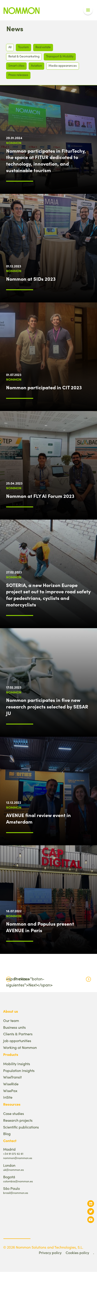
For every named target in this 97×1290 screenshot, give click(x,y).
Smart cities (16, 65)
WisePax (10, 1090)
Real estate (43, 47)
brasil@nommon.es (15, 1193)
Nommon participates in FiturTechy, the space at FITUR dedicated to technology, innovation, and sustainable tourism (46, 160)
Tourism (23, 47)
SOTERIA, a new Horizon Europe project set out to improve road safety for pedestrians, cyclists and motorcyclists (48, 595)
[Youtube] (90, 1219)
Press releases (18, 75)
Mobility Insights (16, 1063)
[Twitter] (90, 1211)
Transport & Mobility (60, 56)
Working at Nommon (20, 1047)
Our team (11, 1020)
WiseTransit (12, 1077)
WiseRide (10, 1083)
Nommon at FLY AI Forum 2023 (40, 495)
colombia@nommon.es (18, 1181)
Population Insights (19, 1070)
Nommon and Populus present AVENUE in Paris (40, 927)
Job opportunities (17, 1040)
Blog (7, 1133)
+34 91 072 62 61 (13, 1153)
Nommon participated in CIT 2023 (44, 387)
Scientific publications (21, 1127)
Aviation (36, 65)
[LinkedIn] (90, 1203)
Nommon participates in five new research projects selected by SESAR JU (47, 706)
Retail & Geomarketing (23, 56)
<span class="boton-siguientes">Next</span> (29, 982)
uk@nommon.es (13, 1169)
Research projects (17, 1120)
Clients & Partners (17, 1033)
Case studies (13, 1113)
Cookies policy (77, 1252)
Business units (14, 1027)
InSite (7, 1097)
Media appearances (62, 65)
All (10, 47)
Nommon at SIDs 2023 (30, 278)
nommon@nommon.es (17, 1158)
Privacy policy (50, 1252)
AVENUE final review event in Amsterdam (38, 818)
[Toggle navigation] (88, 10)
